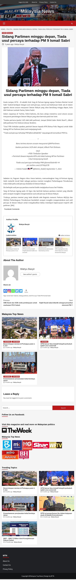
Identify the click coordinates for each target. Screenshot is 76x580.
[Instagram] (9, 289)
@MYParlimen (53, 143)
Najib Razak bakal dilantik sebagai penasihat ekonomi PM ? (56, 303)
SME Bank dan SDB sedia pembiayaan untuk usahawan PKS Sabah (20, 303)
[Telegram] (20, 289)
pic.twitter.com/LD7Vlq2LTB (38, 165)
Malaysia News (37, 11)
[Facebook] (5, 289)
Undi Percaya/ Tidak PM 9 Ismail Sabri (40, 296)
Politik (4, 33)
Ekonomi (5, 534)
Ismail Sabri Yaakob (12, 296)
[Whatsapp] (13, 289)
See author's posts (30, 274)
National (10, 33)
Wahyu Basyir (19, 44)
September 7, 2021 (54, 169)
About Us (34, 2)
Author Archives (65, 235)
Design (46, 576)
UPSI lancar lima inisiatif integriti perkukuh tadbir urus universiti (29, 250)
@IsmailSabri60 (50, 162)
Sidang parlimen (23, 296)
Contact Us (53, 2)
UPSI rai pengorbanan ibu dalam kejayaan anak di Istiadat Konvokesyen (61, 250)
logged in (15, 398)
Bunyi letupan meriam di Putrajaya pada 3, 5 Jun (12, 249)
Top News (16, 341)
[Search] (72, 23)
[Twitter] (17, 289)
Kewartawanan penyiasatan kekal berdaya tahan (46, 249)
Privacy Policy (43, 2)
